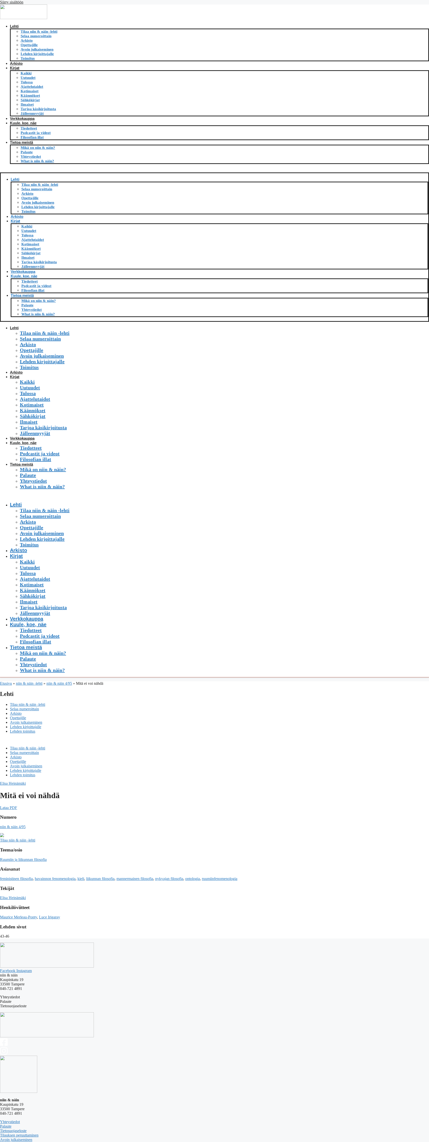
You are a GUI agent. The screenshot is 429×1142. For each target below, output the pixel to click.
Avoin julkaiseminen (37, 49)
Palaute (27, 152)
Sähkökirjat (30, 100)
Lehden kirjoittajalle (37, 54)
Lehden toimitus (22, 731)
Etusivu (6, 683)
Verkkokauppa (22, 118)
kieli (80, 879)
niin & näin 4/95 (59, 683)
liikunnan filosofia (100, 879)
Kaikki (26, 73)
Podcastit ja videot (36, 133)
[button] (214, 170)
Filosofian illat (32, 137)
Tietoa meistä (21, 142)
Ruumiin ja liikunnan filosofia (23, 859)
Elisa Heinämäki (13, 783)
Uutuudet (28, 78)
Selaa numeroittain (36, 36)
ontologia (192, 879)
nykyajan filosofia (169, 879)
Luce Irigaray (49, 917)
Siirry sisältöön (11, 2)
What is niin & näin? (37, 161)
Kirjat (14, 68)
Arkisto (27, 40)
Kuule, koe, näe (23, 123)
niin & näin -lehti (29, 683)
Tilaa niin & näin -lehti (39, 31)
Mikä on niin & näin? (38, 148)
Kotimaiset (29, 91)
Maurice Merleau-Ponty (18, 917)
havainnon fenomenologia (55, 879)
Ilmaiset (27, 104)
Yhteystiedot (31, 157)
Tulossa (27, 82)
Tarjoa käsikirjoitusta (38, 109)
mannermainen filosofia (134, 879)
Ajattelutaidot (32, 87)
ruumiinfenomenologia (219, 879)
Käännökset (30, 96)
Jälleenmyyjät (32, 113)
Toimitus (28, 58)
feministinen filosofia (16, 879)
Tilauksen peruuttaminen (19, 1135)
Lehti (14, 26)
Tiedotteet (29, 128)
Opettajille (29, 45)
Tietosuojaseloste (13, 1131)
